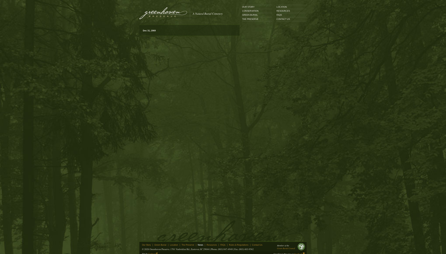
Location (174, 245)
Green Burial (250, 15)
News (200, 245)
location (281, 7)
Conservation (250, 11)
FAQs (279, 15)
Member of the (286, 247)
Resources (283, 11)
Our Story (248, 7)
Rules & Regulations (238, 245)
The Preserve (250, 19)
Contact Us (283, 19)
